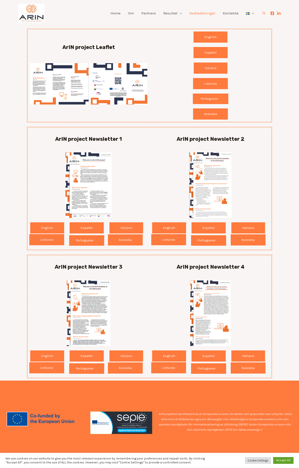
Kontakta (231, 13)
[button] (264, 13)
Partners (148, 13)
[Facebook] (272, 13)
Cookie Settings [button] (258, 460)
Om (131, 13)
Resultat (170, 13)
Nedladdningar (202, 13)
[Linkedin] (279, 13)
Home (116, 13)
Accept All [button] (283, 460)
